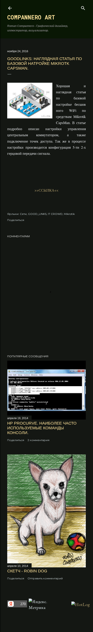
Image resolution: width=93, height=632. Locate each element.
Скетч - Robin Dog (27, 571)
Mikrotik (69, 214)
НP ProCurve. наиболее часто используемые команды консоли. (42, 428)
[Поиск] (83, 7)
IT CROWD (55, 214)
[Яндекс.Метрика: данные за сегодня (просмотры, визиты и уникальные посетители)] (39, 604)
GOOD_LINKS (37, 214)
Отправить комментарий (45, 578)
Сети (23, 214)
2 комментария (38, 440)
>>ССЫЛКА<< (46, 190)
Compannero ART (31, 17)
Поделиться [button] (15, 220)
